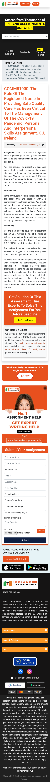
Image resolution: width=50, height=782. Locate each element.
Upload (8, 529)
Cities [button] (5, 649)
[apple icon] (13, 567)
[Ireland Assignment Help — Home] (10, 3)
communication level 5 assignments (25, 349)
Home (7, 63)
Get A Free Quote (25, 320)
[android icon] (37, 567)
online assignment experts (32, 343)
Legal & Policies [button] (10, 640)
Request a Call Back (15, 559)
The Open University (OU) (30, 145)
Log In (35, 4)
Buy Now (25, 376)
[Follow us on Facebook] (20, 671)
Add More (41, 531)
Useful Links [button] (8, 630)
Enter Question (12, 518)
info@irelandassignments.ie (26, 678)
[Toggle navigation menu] (44, 4)
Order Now (25, 4)
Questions (17, 63)
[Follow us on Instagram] (29, 671)
